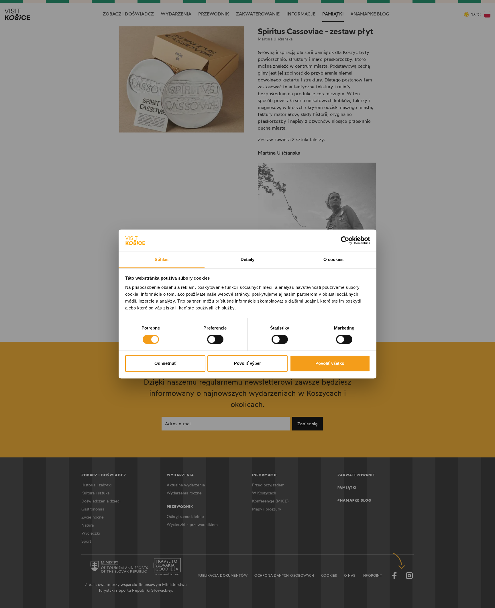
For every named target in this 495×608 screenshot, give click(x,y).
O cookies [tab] (333, 259)
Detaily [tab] (248, 259)
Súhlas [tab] (162, 259)
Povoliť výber (247, 363)
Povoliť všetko (329, 363)
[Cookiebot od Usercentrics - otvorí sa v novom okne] (345, 240)
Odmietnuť (165, 363)
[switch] (215, 339)
